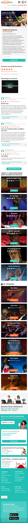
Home (3, 14)
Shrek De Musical (9, 14)
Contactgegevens (19, 479)
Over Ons (17, 475)
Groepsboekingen (5, 488)
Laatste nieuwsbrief (6, 482)
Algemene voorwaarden (20, 492)
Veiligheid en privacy (20, 490)
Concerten (3, 473)
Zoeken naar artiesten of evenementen (10, 8)
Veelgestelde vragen (20, 477)
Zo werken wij (5, 466)
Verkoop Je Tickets (5, 490)
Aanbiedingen (4, 481)
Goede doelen (18, 481)
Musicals (3, 477)
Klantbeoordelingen (20, 473)
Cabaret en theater (5, 475)
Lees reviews (5, 453)
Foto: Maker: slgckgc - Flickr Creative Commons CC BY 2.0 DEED (17, 27)
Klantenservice (18, 488)
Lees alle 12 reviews (17, 17)
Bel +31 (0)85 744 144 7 (10, 409)
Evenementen (4, 479)
